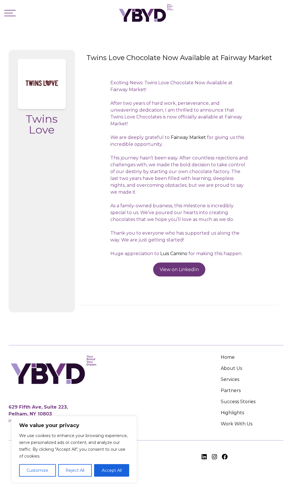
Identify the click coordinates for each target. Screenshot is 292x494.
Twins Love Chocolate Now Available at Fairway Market (179, 58)
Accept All (112, 470)
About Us (231, 368)
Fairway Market (188, 137)
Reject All (75, 470)
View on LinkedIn (179, 269)
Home (228, 357)
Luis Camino (173, 253)
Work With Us (236, 424)
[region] (74, 449)
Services (230, 379)
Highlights (232, 412)
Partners (231, 390)
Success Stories (238, 401)
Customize (37, 470)
